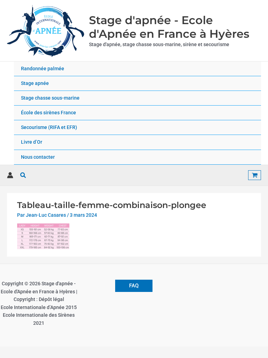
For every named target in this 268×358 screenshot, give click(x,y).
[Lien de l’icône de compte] (10, 175)
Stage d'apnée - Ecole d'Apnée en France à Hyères (169, 27)
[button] (23, 175)
